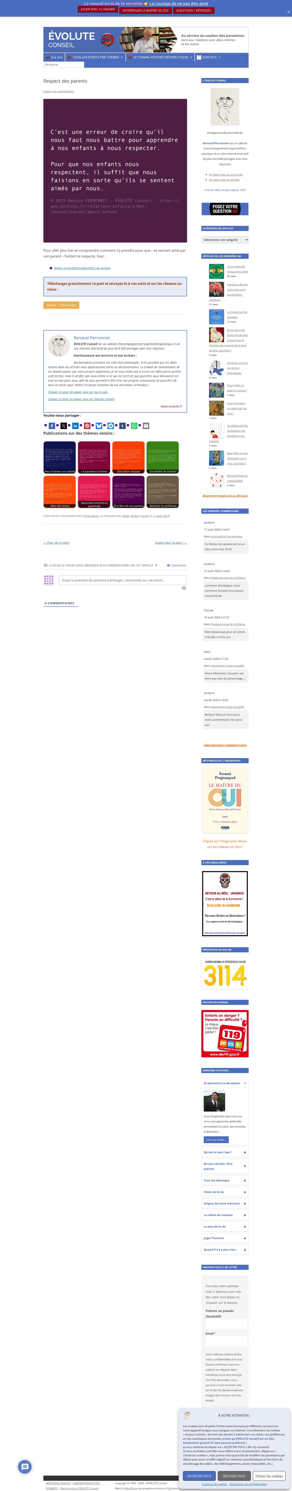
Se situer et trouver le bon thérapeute (237, 368)
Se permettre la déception (222, 1083)
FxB (169, 1488)
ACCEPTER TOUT (199, 1476)
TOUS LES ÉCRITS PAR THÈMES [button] (96, 57)
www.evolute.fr (171, 406)
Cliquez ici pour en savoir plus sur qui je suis (78, 392)
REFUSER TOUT (234, 1476)
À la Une (57, 57)
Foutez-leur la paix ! (171, 543)
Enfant (135, 516)
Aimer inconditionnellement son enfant (82, 268)
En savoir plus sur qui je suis (226, 174)
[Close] (289, 12)
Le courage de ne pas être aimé (179, 3)
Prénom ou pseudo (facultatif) (220, 1313)
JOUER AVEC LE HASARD (98, 10)
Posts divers (91, 516)
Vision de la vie (214, 1192)
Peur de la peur (56, 543)
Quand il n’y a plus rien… (221, 1249)
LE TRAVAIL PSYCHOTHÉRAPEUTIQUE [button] (160, 57)
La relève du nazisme (218, 1215)
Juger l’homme (214, 1238)
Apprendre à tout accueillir (227, 666)
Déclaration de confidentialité (248, 1484)
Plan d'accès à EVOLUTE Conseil (79, 1488)
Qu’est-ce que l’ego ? (218, 1152)
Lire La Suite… (216, 1140)
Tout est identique (217, 1180)
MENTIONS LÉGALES (58, 1483)
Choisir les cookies (269, 1476)
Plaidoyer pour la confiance (228, 578)
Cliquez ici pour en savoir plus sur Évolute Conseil (81, 399)
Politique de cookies (214, 1484)
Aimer (126, 516)
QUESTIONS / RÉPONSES (193, 10)
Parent (144, 516)
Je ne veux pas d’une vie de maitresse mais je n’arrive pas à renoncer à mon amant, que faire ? (228, 340)
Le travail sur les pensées (226, 536)
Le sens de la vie (215, 1226)
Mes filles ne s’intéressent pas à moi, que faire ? (237, 458)
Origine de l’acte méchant (222, 1203)
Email (210, 1333)
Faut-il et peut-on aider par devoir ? (237, 408)
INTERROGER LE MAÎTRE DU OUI (145, 10)
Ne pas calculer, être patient (218, 1166)
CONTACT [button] (209, 57)
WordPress (131, 1488)
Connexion (178, 565)
